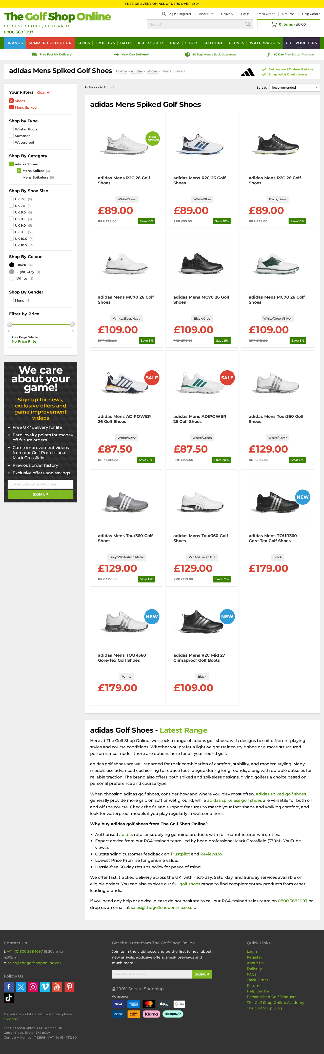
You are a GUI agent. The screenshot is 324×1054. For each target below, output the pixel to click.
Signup (202, 974)
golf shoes (189, 884)
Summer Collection (50, 43)
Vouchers (301, 43)
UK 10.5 (21, 245)
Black (20, 265)
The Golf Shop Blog (264, 1008)
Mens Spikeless (36, 177)
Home (121, 71)
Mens (19, 300)
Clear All (44, 92)
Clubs (83, 43)
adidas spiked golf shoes (281, 794)
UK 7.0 (20, 199)
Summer (22, 136)
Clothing (214, 43)
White (21, 278)
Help (311, 14)
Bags (175, 43)
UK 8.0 (20, 212)
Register (185, 14)
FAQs (245, 14)
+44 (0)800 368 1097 (25, 951)
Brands (14, 43)
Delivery (227, 14)
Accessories (151, 43)
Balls (126, 43)
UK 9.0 (20, 225)
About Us (255, 963)
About (206, 14)
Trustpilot (180, 854)
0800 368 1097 (18, 32)
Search (248, 24)
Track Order (266, 14)
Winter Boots (26, 129)
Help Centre (258, 991)
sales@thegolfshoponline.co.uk (163, 907)
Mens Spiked (26, 107)
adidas (137, 71)
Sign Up (40, 494)
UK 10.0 (21, 239)
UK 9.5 (20, 232)
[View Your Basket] (288, 24)
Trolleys (105, 43)
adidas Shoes (26, 164)
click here (11, 1019)
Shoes (191, 43)
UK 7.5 (20, 206)
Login (172, 14)
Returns (288, 14)
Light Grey (24, 272)
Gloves (236, 43)
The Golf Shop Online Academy (275, 1002)
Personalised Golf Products (271, 996)
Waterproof (24, 142)
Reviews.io (211, 854)
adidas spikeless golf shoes (234, 800)
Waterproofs (265, 43)
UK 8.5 (20, 219)
